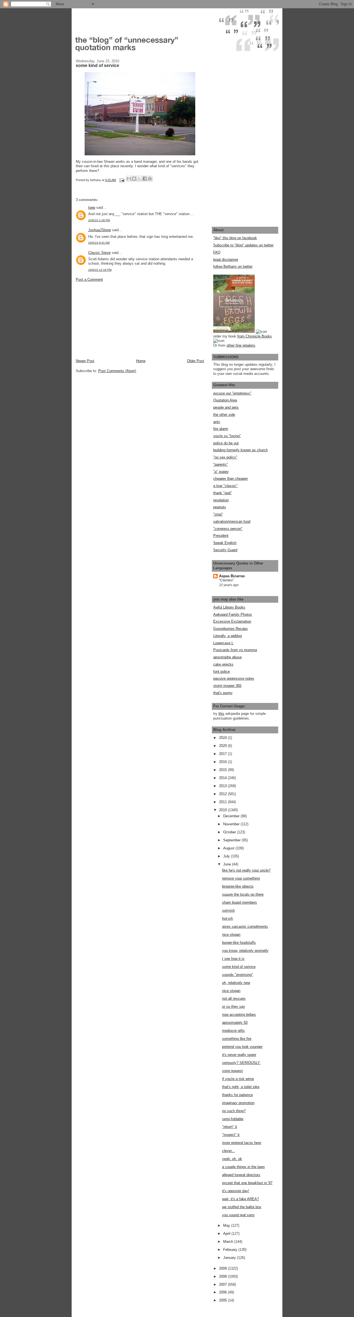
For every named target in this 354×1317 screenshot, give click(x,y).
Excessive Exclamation (232, 621)
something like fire (236, 1039)
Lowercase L (223, 643)
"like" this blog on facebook (235, 238)
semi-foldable (232, 1119)
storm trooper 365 (227, 686)
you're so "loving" (227, 436)
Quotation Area (225, 400)
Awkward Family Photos (232, 614)
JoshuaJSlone (99, 230)
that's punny (223, 693)
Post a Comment (89, 279)
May (227, 1225)
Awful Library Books (229, 607)
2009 (223, 1268)
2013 (223, 786)
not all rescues (234, 998)
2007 (223, 1284)
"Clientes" (226, 580)
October (230, 832)
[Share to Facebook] (144, 178)
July (227, 856)
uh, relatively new (236, 983)
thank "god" (222, 493)
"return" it (229, 1127)
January (230, 1258)
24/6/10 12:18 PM (99, 269)
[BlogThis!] (134, 178)
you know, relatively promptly (245, 951)
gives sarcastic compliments (245, 926)
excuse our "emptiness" (232, 393)
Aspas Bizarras (232, 576)
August (229, 848)
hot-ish (227, 918)
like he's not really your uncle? (246, 870)
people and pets (226, 407)
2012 (223, 794)
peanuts (219, 507)
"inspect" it (231, 1135)
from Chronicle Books (254, 336)
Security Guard (225, 550)
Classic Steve (99, 253)
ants (216, 422)
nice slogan (231, 934)
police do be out (226, 443)
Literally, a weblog (227, 636)
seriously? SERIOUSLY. (241, 1063)
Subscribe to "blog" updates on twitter (243, 245)
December (232, 816)
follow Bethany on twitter (233, 266)
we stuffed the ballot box (241, 1207)
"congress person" (228, 529)
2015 (223, 770)
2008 (223, 1276)
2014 (223, 778)
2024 (223, 738)
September (232, 840)
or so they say (233, 1006)
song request (232, 1071)
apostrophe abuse (227, 657)
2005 (223, 1300)
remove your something (241, 878)
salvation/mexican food (231, 521)
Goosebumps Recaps (230, 629)
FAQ (216, 252)
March (228, 1241)
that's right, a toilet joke (240, 1087)
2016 (223, 762)
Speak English (224, 543)
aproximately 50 (235, 1022)
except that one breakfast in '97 (247, 1183)
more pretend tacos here (241, 1143)
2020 (223, 746)
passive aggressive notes (233, 678)
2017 (223, 754)
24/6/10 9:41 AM (99, 242)
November (232, 824)
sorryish (228, 910)
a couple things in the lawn (243, 1167)
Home (140, 361)
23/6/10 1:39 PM (99, 220)
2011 (223, 802)
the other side (224, 415)
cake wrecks (223, 664)
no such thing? (234, 1111)
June (227, 864)
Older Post (195, 361)
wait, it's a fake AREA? (240, 1199)
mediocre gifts (233, 1031)
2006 (223, 1292)
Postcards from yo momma (235, 650)
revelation (221, 500)
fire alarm (220, 429)
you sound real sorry (238, 1215)
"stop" (218, 514)
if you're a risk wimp (238, 1079)
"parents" (220, 464)
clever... (228, 1151)
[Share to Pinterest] (150, 178)
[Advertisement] (117, 319)
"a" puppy (221, 472)
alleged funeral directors (241, 1175)
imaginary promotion (238, 1103)
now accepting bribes (239, 1014)
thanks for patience (237, 1095)
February (230, 1250)
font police (221, 671)
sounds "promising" (237, 975)
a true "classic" (225, 486)
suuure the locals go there (243, 894)
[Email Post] (121, 180)
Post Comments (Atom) (117, 371)
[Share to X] (139, 178)
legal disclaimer (225, 259)
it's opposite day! (235, 1191)
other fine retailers (241, 345)
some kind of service (239, 967)
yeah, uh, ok (232, 1159)
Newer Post (85, 361)
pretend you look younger (242, 1047)
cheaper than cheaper (230, 478)
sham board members (239, 902)
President (220, 535)
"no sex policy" (225, 457)
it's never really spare (239, 1055)
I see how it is (233, 959)
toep (91, 207)
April (227, 1233)
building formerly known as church (240, 450)
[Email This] (129, 178)
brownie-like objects (238, 886)
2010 (223, 810)
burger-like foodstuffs (239, 942)
